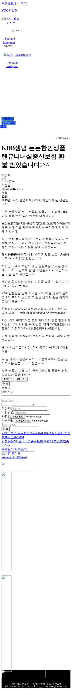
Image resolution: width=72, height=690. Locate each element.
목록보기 (8, 449)
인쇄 (5, 383)
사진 (5, 416)
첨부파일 (8, 420)
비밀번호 (8, 412)
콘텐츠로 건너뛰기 (14, 3)
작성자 (6, 408)
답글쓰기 (21, 449)
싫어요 (21, 379)
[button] (19, 31)
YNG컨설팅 (10, 10)
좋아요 (8, 379)
